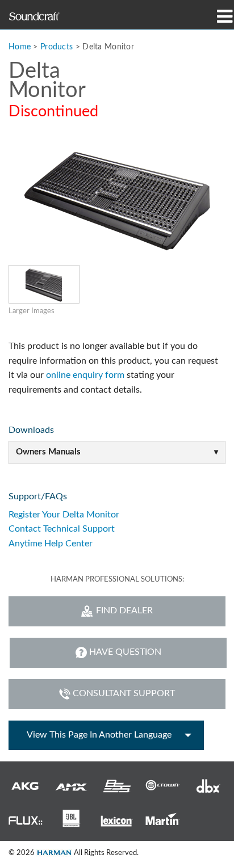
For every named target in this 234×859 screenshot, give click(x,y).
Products (56, 47)
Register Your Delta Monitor (64, 514)
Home (20, 47)
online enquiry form (85, 375)
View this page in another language (99, 734)
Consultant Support (124, 693)
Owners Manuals (48, 452)
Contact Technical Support (62, 528)
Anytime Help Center (51, 543)
